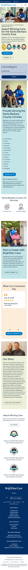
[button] (21, 5)
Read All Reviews (13, 333)
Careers (6, 57)
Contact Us (7, 53)
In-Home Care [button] (5, 71)
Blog (23, 502)
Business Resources (14, 504)
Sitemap (22, 562)
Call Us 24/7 (9, 502)
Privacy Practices (14, 562)
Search (14, 76)
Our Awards (14, 424)
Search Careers (11, 273)
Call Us (16, 1)
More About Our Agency (13, 402)
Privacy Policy (6, 562)
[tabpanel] (7, 208)
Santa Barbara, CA (6, 1)
